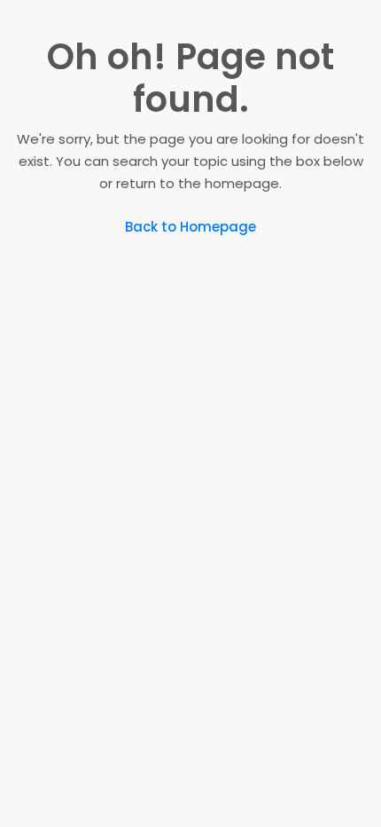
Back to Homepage (190, 226)
